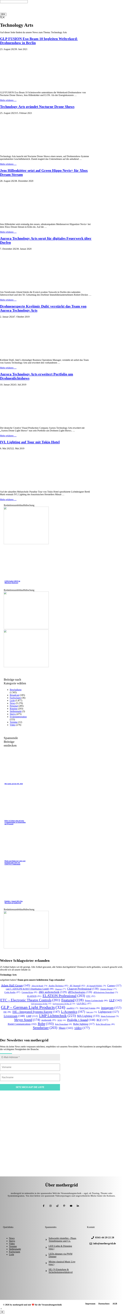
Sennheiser (45, 1028)
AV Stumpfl (77, 985)
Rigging (13, 708)
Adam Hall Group (15, 985)
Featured (72, 1000)
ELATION (34, 996)
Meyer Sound (27, 1020)
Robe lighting (83, 1023)
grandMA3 (72, 1008)
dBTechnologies (80, 992)
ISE (7, 1012)
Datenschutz (104, 1304)
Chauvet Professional (83, 988)
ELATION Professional (64, 996)
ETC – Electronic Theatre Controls (30, 1000)
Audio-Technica (58, 985)
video (82, 1028)
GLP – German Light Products (33, 1007)
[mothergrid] (62, 11)
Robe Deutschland (63, 1024)
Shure (66, 1028)
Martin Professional (110, 1016)
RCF (102, 1019)
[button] (1, 1309)
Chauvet (60, 989)
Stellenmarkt (16, 711)
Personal (14, 706)
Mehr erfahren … (8, 100)
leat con (91, 1012)
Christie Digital (108, 989)
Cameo (114, 985)
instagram (111, 1008)
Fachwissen (15, 698)
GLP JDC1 (84, 1003)
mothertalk (48, 1020)
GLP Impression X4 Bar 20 (64, 1004)
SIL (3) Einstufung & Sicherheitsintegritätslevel (61, 1270)
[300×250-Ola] (26, 543)
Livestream (14, 1015)
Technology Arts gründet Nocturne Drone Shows (37, 107)
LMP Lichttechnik (57, 1016)
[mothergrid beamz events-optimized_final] (26, 947)
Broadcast (14, 695)
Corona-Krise (29, 992)
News (12, 703)
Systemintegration (18, 716)
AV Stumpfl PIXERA (96, 986)
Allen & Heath (39, 986)
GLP (115, 1000)
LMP (32, 1016)
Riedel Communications (22, 1024)
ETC (90, 996)
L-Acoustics (73, 1011)
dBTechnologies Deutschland (105, 992)
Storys (13, 714)
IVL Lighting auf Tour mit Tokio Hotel (30, 442)
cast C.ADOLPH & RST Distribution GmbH (30, 989)
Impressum (90, 1304)
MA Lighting (88, 1015)
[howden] (26, 628)
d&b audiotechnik (53, 992)
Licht (12, 700)
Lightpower (108, 1011)
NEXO (61, 1020)
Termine (14, 722)
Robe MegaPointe (105, 1024)
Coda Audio (12, 992)
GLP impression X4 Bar (41, 1004)
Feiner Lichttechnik (96, 1000)
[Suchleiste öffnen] (2, 17)
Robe (46, 1024)
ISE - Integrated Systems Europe (36, 1011)
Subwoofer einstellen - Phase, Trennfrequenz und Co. (63, 1239)
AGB (114, 1304)
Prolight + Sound (81, 1019)
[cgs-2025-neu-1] (26, 666)
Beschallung (15, 689)
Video (12, 725)
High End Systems (90, 1008)
